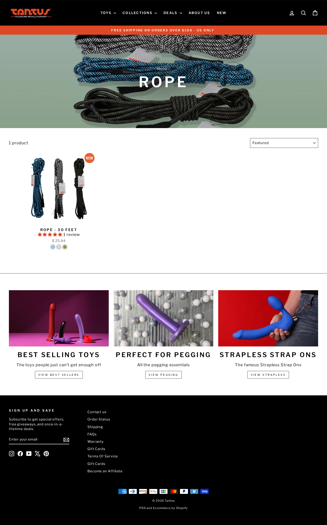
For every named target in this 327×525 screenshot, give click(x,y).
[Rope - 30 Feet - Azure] (53, 247)
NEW (222, 13)
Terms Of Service (102, 456)
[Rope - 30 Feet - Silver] (59, 247)
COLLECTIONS (138, 13)
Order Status (98, 419)
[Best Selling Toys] (59, 318)
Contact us (97, 412)
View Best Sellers (58, 374)
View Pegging (163, 374)
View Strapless (268, 374)
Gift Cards (96, 449)
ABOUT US (199, 13)
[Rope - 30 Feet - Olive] (65, 247)
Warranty (95, 441)
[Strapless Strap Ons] (268, 318)
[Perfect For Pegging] (164, 318)
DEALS (171, 13)
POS (142, 508)
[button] (50, 234)
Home (162, 69)
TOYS (107, 13)
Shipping (95, 427)
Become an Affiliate (105, 471)
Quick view (59, 221)
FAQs (92, 434)
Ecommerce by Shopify (170, 508)
